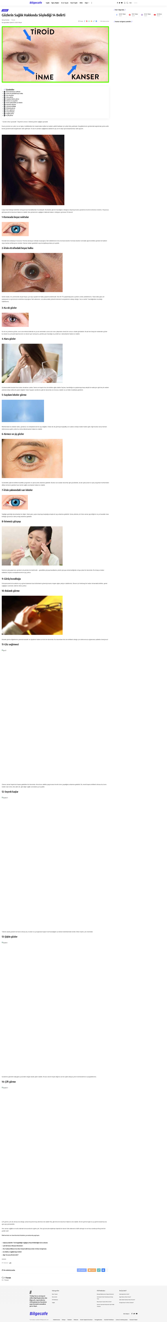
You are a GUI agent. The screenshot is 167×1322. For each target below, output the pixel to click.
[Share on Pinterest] (87, 21)
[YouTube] (122, 3)
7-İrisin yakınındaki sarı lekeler (14, 102)
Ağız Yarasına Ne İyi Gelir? (11, 1255)
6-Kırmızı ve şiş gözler (11, 101)
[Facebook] (117, 3)
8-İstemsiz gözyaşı (10, 104)
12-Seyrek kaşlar (10, 112)
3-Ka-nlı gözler (9, 95)
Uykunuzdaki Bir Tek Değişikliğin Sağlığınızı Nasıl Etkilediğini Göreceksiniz (25, 1243)
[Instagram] (145, 15)
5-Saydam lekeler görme (12, 99)
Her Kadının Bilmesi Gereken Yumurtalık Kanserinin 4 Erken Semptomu (24, 1249)
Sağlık (5, 10)
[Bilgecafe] (36, 2)
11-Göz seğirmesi (10, 110)
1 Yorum (13, 20)
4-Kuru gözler (9, 97)
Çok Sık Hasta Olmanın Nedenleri (13, 1246)
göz (10, 1263)
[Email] (91, 21)
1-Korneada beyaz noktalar (12, 91)
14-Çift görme (9, 115)
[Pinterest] (133, 15)
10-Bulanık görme (10, 108)
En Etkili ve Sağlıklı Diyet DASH (12, 1252)
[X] (119, 3)
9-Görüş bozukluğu (10, 106)
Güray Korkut (5, 20)
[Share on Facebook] (85, 21)
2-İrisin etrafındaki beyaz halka (14, 93)
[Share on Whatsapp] (89, 21)
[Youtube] (157, 15)
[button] (91, 3)
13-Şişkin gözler (9, 113)
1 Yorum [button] (6, 1280)
